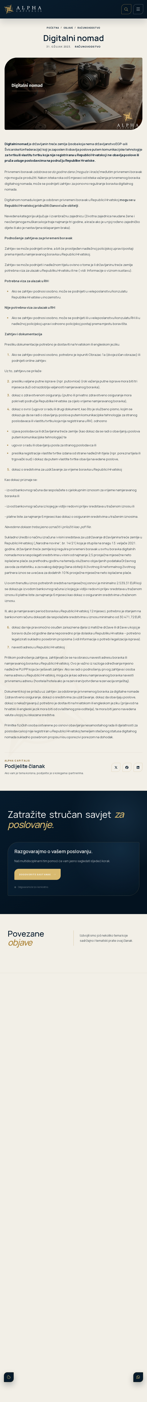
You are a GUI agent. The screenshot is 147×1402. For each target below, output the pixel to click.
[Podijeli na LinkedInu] (138, 767)
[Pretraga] (126, 9)
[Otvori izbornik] (138, 9)
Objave (68, 27)
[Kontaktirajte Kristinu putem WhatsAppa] (138, 1377)
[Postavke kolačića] (9, 1377)
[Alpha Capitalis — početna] (23, 9)
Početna (53, 27)
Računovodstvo (89, 27)
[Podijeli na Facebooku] (126, 767)
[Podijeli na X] (115, 767)
